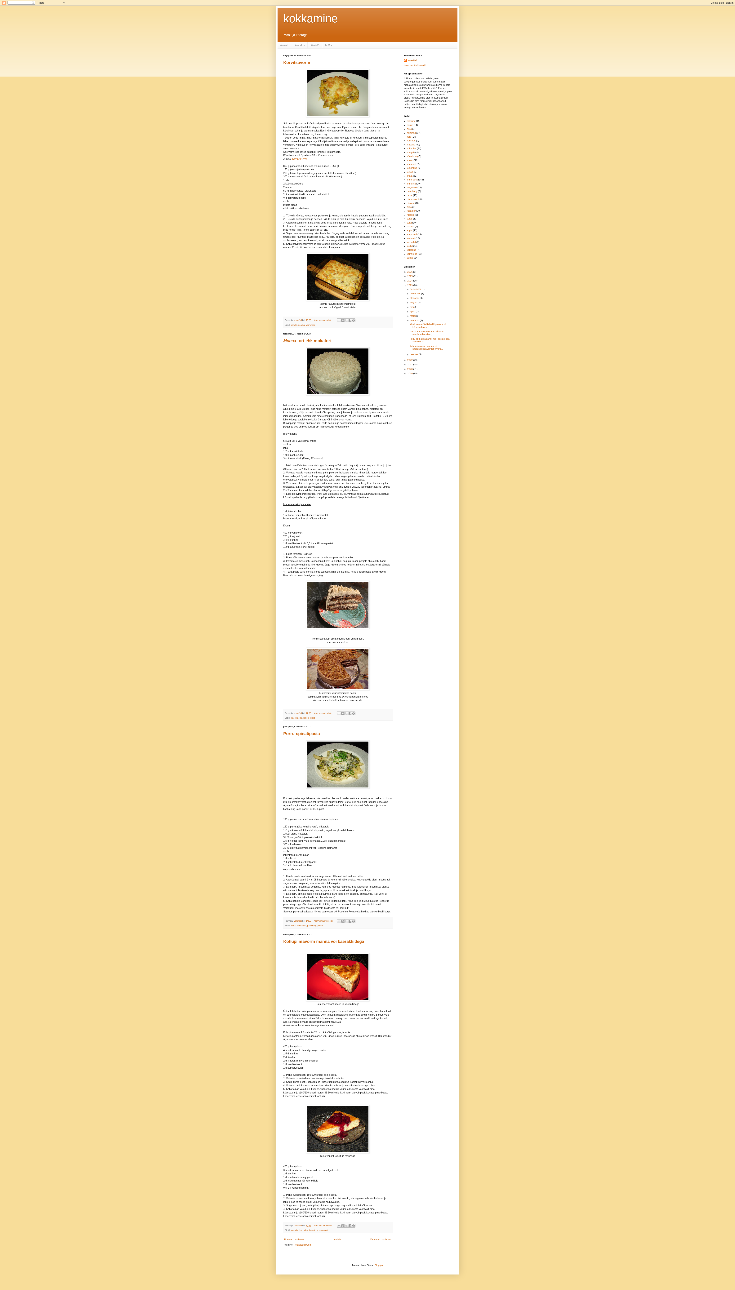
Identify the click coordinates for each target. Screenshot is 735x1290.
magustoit (304, 718)
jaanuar (414, 354)
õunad (410, 257)
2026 (410, 272)
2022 (410, 360)
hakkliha (411, 121)
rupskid (410, 215)
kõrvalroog (412, 156)
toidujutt (411, 238)
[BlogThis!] (343, 320)
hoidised (411, 133)
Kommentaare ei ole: (323, 320)
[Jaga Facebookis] (350, 320)
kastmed (411, 140)
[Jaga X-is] (346, 320)
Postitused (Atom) (303, 1244)
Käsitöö (314, 45)
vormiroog (310, 325)
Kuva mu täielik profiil (415, 65)
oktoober (415, 298)
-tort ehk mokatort (307, 340)
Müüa (328, 45)
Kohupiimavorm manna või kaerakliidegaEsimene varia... (426, 347)
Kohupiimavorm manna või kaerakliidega (323, 941)
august (414, 302)
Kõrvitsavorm (296, 62)
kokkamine (310, 18)
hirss (409, 129)
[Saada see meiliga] (339, 320)
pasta (320, 925)
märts (413, 316)
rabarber (411, 211)
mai (412, 307)
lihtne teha (301, 925)
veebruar (415, 320)
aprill (413, 311)
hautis (410, 125)
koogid (410, 152)
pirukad (411, 203)
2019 (410, 373)
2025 (410, 276)
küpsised (411, 164)
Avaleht (284, 45)
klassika (294, 718)
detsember (416, 289)
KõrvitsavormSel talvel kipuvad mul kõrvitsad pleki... (428, 325)
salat (409, 222)
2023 (410, 285)
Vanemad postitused (380, 1239)
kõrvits (294, 325)
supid (409, 230)
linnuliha (411, 183)
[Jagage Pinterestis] (353, 320)
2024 (410, 280)
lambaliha (412, 168)
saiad (409, 218)
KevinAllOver (299, 158)
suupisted (412, 234)
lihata (293, 925)
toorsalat (411, 242)
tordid (312, 718)
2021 (410, 364)
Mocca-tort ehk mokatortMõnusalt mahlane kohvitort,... (427, 333)
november (415, 293)
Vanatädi (412, 60)
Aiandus (300, 45)
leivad (410, 172)
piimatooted (413, 199)
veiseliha (411, 250)
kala (409, 136)
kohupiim (304, 1230)
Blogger (379, 1265)
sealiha (301, 325)
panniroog (311, 925)
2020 (410, 369)
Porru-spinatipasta (301, 733)
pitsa (409, 207)
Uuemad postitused (294, 1239)
